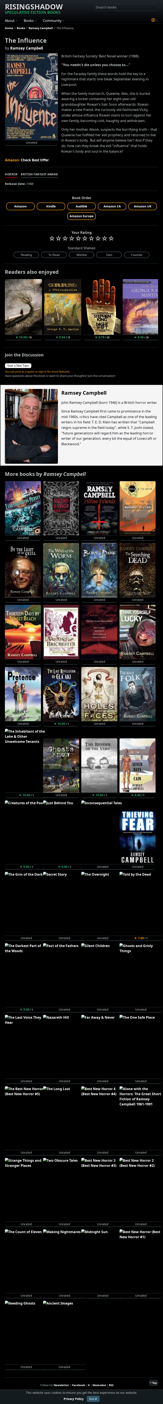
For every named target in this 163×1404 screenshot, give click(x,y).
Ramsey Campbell (26, 48)
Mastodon (99, 1385)
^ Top (153, 1383)
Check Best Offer (35, 160)
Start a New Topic (18, 365)
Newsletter (61, 1385)
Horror (11, 174)
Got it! (93, 1399)
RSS (111, 1385)
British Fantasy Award (39, 174)
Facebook (78, 1385)
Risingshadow (34, 8)
